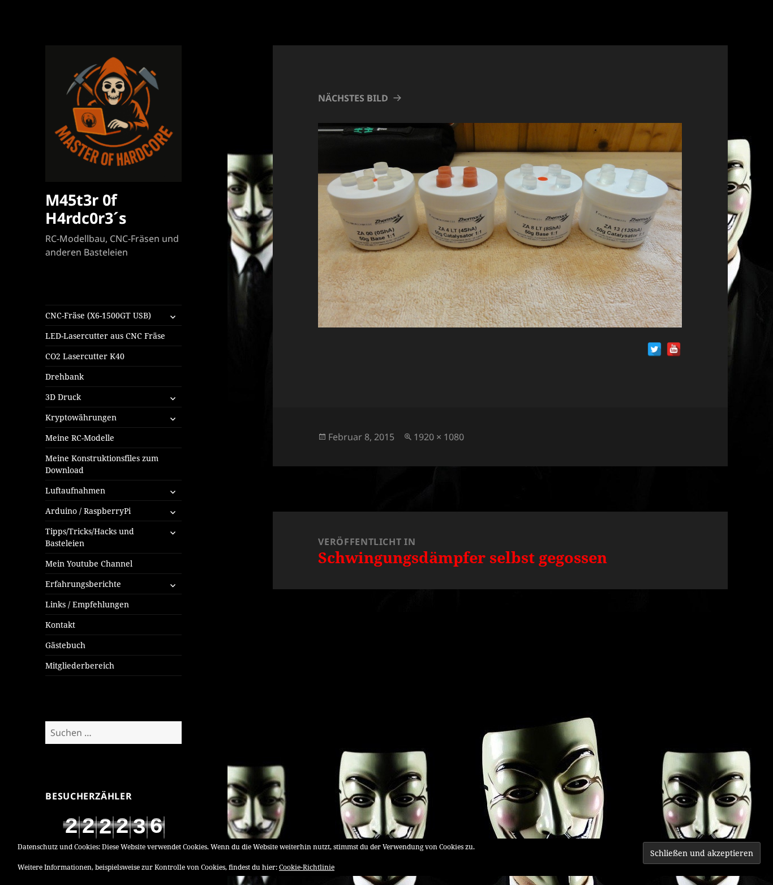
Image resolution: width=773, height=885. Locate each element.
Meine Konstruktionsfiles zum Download (101, 464)
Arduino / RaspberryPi (88, 510)
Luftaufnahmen (75, 490)
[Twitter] (654, 349)
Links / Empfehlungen (87, 604)
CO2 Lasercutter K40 (84, 356)
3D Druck (63, 397)
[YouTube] (674, 349)
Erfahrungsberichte (83, 583)
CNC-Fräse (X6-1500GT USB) (98, 315)
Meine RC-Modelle (79, 437)
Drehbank (64, 376)
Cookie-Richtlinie (306, 867)
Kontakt (60, 624)
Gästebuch (65, 645)
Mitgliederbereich (79, 665)
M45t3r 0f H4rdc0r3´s (85, 208)
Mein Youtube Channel (88, 563)
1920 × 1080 (439, 437)
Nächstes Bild (353, 98)
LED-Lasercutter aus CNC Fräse (105, 335)
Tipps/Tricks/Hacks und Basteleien (89, 537)
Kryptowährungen (81, 417)
